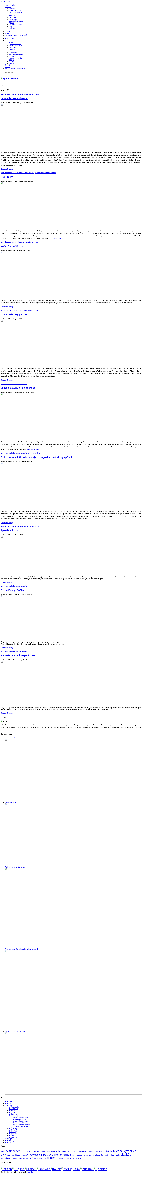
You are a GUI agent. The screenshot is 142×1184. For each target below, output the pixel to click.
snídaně (12, 8)
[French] (31, 1169)
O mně (7, 31)
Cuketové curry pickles (14, 314)
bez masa (12, 17)
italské (80, 1151)
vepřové (15, 1158)
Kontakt (7, 33)
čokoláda (66, 1158)
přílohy (74, 1155)
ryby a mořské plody (91, 1155)
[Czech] (6, 1169)
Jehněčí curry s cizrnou (14, 98)
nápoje (11, 26)
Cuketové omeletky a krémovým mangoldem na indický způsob (37, 457)
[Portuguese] (70, 1169)
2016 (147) (9, 1141)
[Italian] (56, 1169)
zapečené (25, 1158)
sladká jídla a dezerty (16, 21)
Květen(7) (13, 1130)
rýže (102, 1155)
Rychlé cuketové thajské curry (18, 655)
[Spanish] (100, 1169)
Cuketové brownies (19, 1119)
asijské (3, 1151)
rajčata (79, 1155)
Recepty (8, 7)
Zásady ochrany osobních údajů (16, 35)
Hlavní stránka (10, 5)
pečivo (11, 23)
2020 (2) (8, 1102)
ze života (12, 28)
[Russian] (87, 1169)
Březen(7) (13, 1133)
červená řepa (59, 1158)
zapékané (33, 1158)
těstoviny (5, 1158)
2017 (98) (9, 1139)
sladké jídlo (133, 1155)
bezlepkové (13, 1151)
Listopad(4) (13, 1109)
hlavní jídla (12, 14)
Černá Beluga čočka (12, 590)
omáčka (24, 1155)
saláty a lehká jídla (15, 12)
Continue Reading (7, 169)
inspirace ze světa (15, 24)
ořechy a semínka (36, 1154)
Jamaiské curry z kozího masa (18, 388)
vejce (11, 1158)
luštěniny (109, 1151)
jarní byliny (90, 1151)
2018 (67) (9, 1105)
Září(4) (12, 1112)
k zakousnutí (13, 19)
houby (69, 1151)
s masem (12, 16)
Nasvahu (30, 1172)
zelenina (50, 1157)
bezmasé (25, 1151)
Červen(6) (13, 1128)
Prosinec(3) (14, 1107)
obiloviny (17, 1155)
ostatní (11, 30)
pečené (52, 1154)
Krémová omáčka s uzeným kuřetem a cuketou (29, 1123)
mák (13, 1155)
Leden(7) (13, 1137)
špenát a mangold (75, 1158)
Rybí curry (7, 177)
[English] (18, 1169)
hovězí (74, 1151)
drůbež (58, 1151)
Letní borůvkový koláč (20, 1121)
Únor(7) (12, 1135)
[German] (44, 1169)
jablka (85, 1151)
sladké (125, 1154)
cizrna (47, 1151)
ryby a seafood (38, 173)
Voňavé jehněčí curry (13, 246)
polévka (67, 1155)
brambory (36, 1151)
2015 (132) (9, 1142)
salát (118, 1155)
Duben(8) (13, 1132)
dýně (64, 1151)
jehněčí (96, 1151)
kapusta (101, 1151)
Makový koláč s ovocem (21, 1125)
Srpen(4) (13, 1114)
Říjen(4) (12, 1110)
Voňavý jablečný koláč (20, 1117)
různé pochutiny (110, 1155)
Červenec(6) (14, 1116)
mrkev (9, 1155)
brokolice (43, 1151)
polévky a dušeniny (15, 10)
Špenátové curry (10, 530)
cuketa (52, 1151)
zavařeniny (41, 1158)
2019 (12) (9, 1103)
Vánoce (20, 1158)
